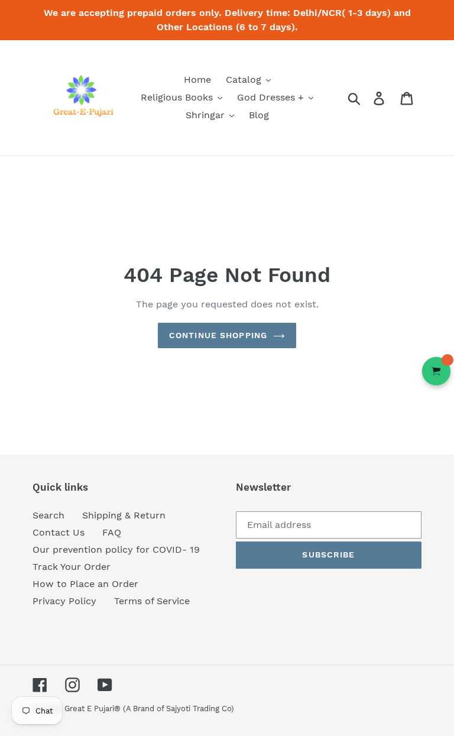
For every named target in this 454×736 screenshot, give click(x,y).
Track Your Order (72, 566)
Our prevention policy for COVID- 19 (116, 549)
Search (48, 515)
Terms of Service (152, 601)
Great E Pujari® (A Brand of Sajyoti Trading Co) (149, 708)
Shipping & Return (124, 515)
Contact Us (59, 532)
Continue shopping (218, 335)
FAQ (111, 532)
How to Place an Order (85, 583)
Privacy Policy (64, 601)
